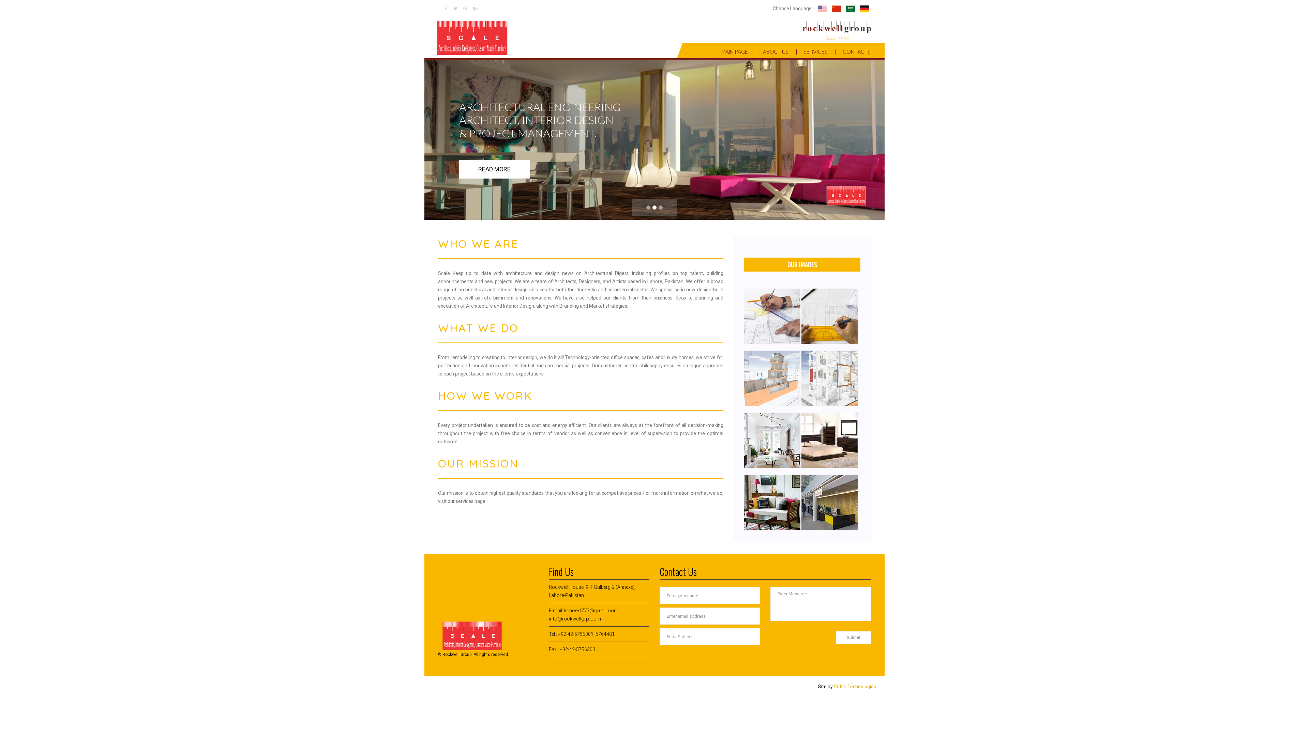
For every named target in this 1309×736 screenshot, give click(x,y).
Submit (853, 637)
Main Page (734, 51)
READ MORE (494, 169)
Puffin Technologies (855, 686)
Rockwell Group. (457, 654)
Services (815, 51)
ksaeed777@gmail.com (591, 611)
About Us (775, 51)
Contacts (857, 51)
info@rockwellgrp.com (575, 619)
